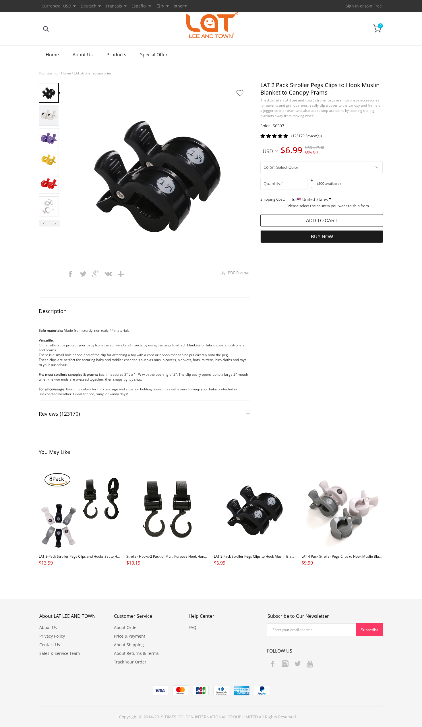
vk (108, 274)
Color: (269, 167)
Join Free (373, 6)
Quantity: (272, 183)
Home (52, 54)
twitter (83, 274)
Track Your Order (130, 662)
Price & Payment (129, 636)
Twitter (297, 664)
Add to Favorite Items (240, 93)
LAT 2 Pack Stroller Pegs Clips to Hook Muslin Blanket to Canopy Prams (270, 556)
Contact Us (49, 644)
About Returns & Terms (136, 653)
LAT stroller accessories (93, 73)
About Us (83, 54)
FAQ (192, 627)
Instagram (285, 664)
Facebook (272, 664)
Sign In (352, 6)
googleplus (95, 274)
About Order (126, 627)
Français (114, 6)
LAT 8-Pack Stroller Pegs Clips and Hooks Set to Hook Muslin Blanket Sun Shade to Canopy (110, 556)
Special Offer (154, 54)
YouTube (309, 664)
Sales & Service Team (59, 653)
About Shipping (129, 644)
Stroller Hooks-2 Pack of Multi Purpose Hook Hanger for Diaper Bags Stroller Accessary (196, 556)
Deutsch (88, 6)
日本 (160, 6)
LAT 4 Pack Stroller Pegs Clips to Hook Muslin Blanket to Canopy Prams (357, 556)
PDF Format (239, 272)
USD (268, 151)
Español (139, 6)
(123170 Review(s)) (306, 135)
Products (116, 54)
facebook (70, 274)
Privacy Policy (52, 636)
